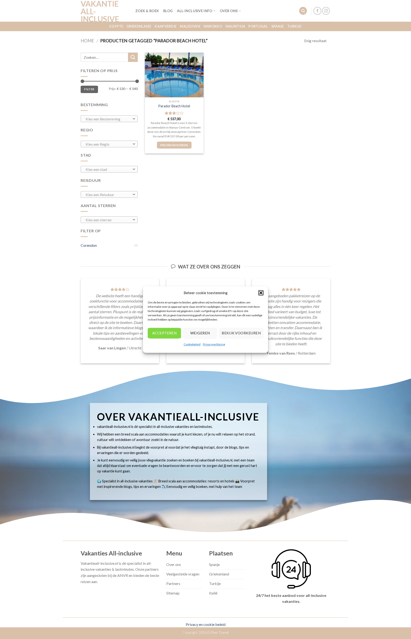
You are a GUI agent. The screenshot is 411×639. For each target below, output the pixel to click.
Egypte (116, 26)
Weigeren (200, 333)
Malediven (190, 26)
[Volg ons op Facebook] (317, 11)
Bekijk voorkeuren (241, 333)
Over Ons (229, 11)
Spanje (277, 26)
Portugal (258, 26)
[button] (261, 292)
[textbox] (108, 119)
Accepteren (164, 333)
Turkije (294, 26)
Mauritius (235, 26)
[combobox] (109, 118)
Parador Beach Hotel (174, 106)
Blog (168, 11)
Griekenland (139, 26)
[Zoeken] (303, 11)
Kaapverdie (165, 26)
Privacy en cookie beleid (205, 624)
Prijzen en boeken (174, 145)
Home (87, 40)
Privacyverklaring (214, 344)
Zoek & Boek (147, 11)
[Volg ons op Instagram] (326, 11)
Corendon (89, 245)
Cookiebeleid (192, 344)
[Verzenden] (133, 57)
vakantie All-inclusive (100, 11)
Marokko (213, 26)
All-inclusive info (194, 11)
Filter (89, 89)
